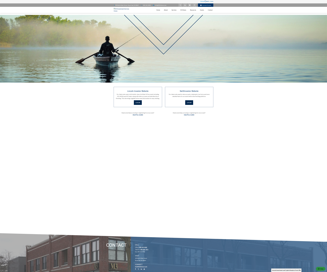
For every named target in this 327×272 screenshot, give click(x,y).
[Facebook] (194, 5)
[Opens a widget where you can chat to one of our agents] (320, 269)
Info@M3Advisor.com (160, 5)
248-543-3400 (147, 5)
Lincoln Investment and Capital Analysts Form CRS (286, 270)
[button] (158, 10)
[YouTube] (190, 5)
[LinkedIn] (185, 5)
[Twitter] (180, 5)
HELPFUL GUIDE (138, 115)
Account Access (206, 5)
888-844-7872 (144, 249)
